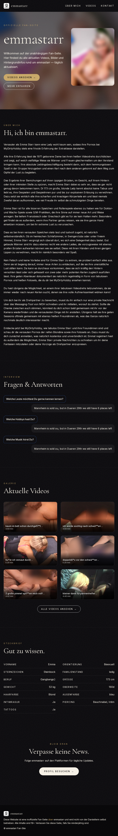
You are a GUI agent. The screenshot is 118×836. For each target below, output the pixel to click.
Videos (91, 5)
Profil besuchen (59, 771)
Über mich (73, 5)
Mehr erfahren (19, 86)
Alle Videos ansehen (59, 609)
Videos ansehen (21, 77)
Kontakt (107, 5)
